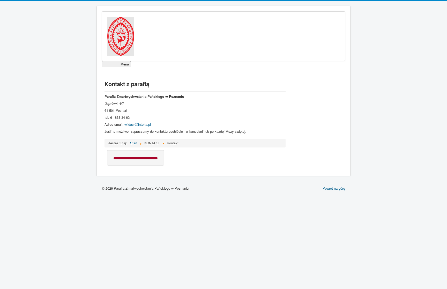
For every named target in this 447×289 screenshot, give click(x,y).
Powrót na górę (334, 188)
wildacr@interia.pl (137, 124)
